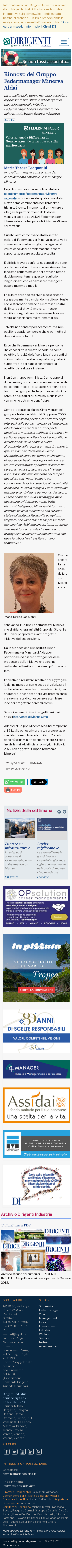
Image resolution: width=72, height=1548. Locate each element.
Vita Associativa (19, 769)
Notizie (44, 1342)
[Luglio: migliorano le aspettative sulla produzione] (52, 825)
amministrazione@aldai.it (19, 1473)
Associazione (48, 1346)
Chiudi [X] (49, 26)
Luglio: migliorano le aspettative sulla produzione (50, 850)
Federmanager (49, 1310)
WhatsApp (17, 781)
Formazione (47, 1326)
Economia (43, 876)
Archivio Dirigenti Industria (26, 1214)
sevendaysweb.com (31, 1541)
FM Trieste (11, 876)
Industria (45, 1330)
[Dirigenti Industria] (28, 42)
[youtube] (22, 1451)
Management (48, 1318)
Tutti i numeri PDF (16, 1225)
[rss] (38, 1451)
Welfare (44, 1334)
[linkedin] (30, 1451)
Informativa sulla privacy (19, 1485)
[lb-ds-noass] (36, 57)
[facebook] (6, 1451)
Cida (42, 1314)
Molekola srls (11, 1545)
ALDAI (37, 763)
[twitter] (14, 1451)
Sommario (46, 1306)
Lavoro (44, 1322)
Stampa (15, 789)
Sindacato (45, 1338)
